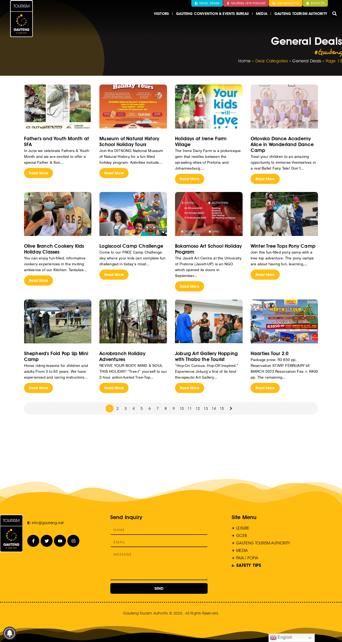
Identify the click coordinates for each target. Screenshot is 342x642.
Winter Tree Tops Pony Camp (283, 246)
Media (261, 13)
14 (214, 408)
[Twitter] (47, 541)
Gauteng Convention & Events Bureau (212, 13)
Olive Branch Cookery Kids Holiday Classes (54, 249)
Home (244, 60)
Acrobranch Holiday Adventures (122, 356)
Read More (38, 173)
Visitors (161, 13)
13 (206, 408)
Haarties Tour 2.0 (269, 353)
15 (222, 408)
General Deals (306, 60)
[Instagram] (73, 541)
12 (198, 408)
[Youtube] (60, 541)
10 (182, 408)
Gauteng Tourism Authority (300, 13)
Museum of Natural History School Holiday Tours (129, 141)
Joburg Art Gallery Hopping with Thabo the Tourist (206, 356)
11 (190, 408)
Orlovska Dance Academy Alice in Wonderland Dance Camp (282, 144)
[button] (335, 14)
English (285, 637)
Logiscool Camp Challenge (131, 246)
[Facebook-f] (33, 541)
